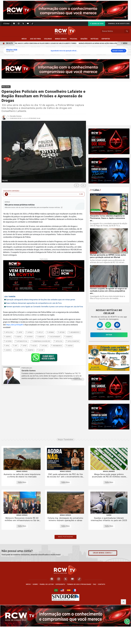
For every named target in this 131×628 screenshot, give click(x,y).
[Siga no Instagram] (18, 23)
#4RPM (69, 345)
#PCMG (44, 345)
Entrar (7, 24)
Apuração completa (117, 50)
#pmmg (51, 332)
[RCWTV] (65, 10)
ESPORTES (106, 39)
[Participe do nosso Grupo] (43, 358)
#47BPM (19, 350)
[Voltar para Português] (56, 590)
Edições (85, 39)
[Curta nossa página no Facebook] (52, 579)
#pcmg (62, 332)
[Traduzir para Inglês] (62, 590)
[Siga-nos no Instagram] (58, 579)
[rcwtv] (65, 69)
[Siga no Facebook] (14, 23)
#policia (59, 341)
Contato (101, 584)
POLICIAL (74, 39)
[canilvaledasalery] (108, 358)
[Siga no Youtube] (27, 23)
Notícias (95, 39)
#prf (20, 332)
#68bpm (69, 337)
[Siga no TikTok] (32, 23)
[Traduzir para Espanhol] (68, 590)
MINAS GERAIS (61, 39)
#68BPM (30, 350)
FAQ (94, 584)
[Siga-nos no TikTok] (79, 579)
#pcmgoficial (22, 341)
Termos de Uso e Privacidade (79, 584)
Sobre (35, 584)
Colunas (49, 39)
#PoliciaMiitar (73, 341)
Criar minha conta (102, 553)
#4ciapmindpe (55, 337)
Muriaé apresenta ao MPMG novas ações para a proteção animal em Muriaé (98, 43)
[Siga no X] (23, 23)
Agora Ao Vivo (97, 24)
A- (76, 185)
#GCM (34, 345)
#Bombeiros (57, 345)
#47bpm (30, 337)
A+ (83, 185)
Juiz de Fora (36, 39)
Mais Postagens (65, 537)
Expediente (60, 584)
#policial (9, 332)
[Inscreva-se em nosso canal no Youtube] (72, 579)
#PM (7, 345)
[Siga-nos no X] (65, 579)
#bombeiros (74, 332)
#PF (15, 345)
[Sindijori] (65, 597)
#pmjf (30, 332)
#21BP (41, 350)
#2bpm (18, 337)
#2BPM (8, 350)
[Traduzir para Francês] (75, 590)
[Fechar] (123, 601)
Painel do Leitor (47, 584)
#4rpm (8, 337)
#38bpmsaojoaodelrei (41, 341)
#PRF (25, 345)
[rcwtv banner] (65, 616)
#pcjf (40, 332)
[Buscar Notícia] (126, 31)
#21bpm (8, 341)
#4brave (41, 337)
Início (25, 39)
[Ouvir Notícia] (6, 194)
